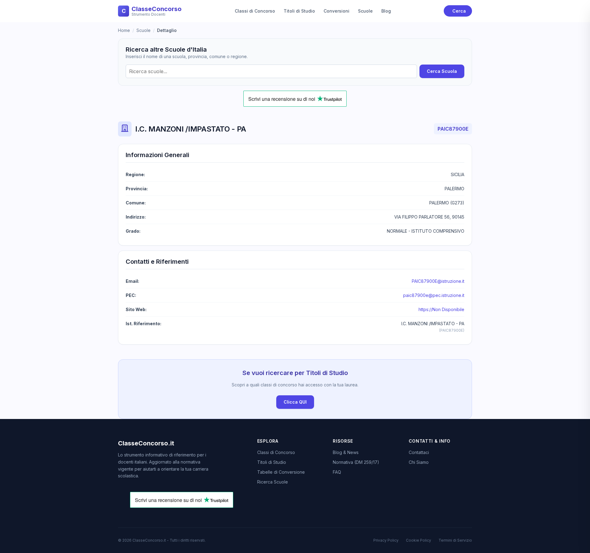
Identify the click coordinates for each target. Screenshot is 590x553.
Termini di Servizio (455, 540)
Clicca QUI (295, 402)
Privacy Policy (386, 540)
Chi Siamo (419, 462)
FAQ (337, 472)
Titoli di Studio (299, 11)
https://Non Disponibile (441, 309)
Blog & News (346, 452)
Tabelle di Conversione (281, 472)
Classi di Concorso (255, 11)
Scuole (365, 11)
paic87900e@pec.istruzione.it (433, 295)
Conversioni (336, 11)
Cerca (459, 11)
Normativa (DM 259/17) (356, 462)
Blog (386, 11)
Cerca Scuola (442, 71)
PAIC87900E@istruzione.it (438, 281)
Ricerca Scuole (272, 481)
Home (124, 30)
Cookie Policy (418, 540)
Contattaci (419, 452)
